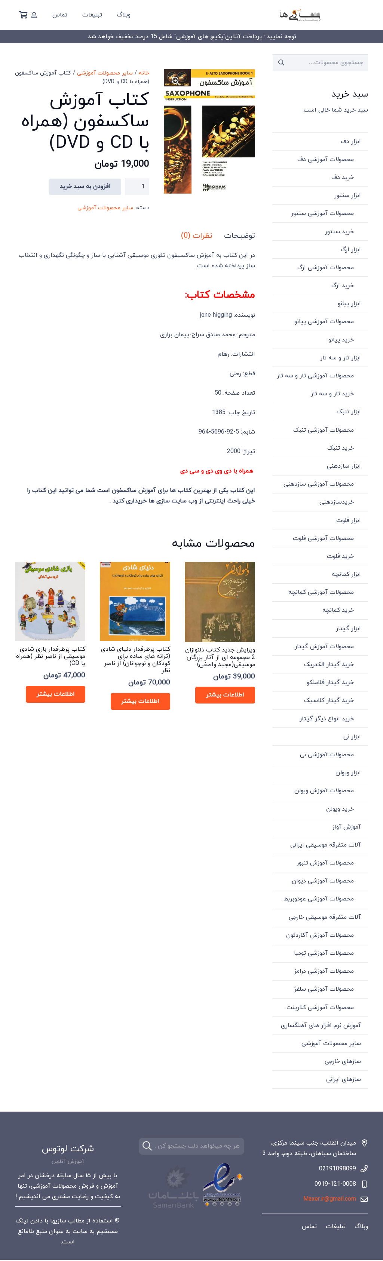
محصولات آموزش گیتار (324, 646)
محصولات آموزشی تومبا (324, 953)
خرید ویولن (340, 809)
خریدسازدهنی (336, 502)
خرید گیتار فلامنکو (330, 682)
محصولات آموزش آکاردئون (320, 935)
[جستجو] (147, 1146)
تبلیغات (336, 1226)
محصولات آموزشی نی (327, 755)
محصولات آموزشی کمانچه (321, 592)
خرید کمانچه (338, 610)
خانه (144, 73)
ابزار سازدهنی (344, 466)
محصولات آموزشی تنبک (323, 430)
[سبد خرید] (23, 15)
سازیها (58, 1221)
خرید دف (342, 177)
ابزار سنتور (347, 195)
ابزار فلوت (348, 520)
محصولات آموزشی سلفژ (324, 989)
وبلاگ (361, 1226)
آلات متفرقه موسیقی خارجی (325, 917)
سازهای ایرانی (343, 1079)
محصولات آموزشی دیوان (323, 881)
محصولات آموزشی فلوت (323, 538)
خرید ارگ (342, 286)
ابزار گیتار (348, 629)
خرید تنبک (340, 448)
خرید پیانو (341, 340)
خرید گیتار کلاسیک (329, 700)
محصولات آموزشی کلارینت (320, 1007)
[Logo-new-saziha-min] (300, 15)
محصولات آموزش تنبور (325, 863)
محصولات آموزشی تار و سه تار (315, 376)
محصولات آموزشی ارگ (325, 268)
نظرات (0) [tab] (196, 236)
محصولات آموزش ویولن (324, 791)
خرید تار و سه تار (332, 394)
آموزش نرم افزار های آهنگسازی (321, 1025)
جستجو (281, 62)
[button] (176, 81)
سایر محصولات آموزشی (105, 73)
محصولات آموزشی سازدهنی (319, 484)
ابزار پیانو (349, 304)
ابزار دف (351, 141)
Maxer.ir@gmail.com (329, 1199)
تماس (309, 1226)
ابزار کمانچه (346, 574)
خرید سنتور (339, 232)
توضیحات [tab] (239, 236)
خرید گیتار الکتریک (329, 664)
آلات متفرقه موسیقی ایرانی (325, 845)
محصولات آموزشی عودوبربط (319, 899)
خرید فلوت (340, 556)
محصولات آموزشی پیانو (324, 321)
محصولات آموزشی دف (325, 159)
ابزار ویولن (348, 773)
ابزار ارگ (351, 250)
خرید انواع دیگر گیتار (327, 719)
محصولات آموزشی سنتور (322, 213)
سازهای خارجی (343, 1061)
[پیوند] (34, 15)
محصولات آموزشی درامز (324, 971)
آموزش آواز (346, 827)
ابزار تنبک (349, 412)
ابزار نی (352, 737)
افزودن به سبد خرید (85, 186)
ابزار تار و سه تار (340, 358)
